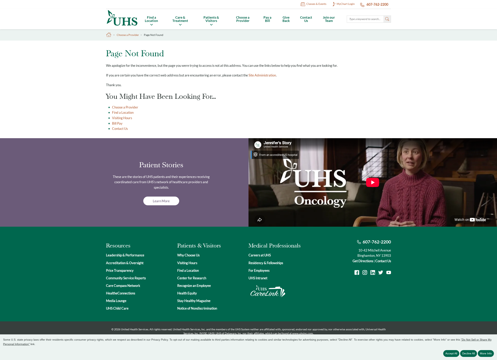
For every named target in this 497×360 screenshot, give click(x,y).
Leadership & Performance (125, 255)
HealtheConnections (120, 293)
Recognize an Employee (194, 286)
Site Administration (262, 75)
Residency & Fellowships (265, 263)
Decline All (468, 353)
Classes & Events (316, 3)
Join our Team (329, 19)
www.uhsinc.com (302, 333)
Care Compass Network (123, 286)
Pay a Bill (267, 19)
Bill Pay (117, 123)
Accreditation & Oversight (124, 263)
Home (109, 35)
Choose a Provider (242, 19)
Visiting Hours (122, 118)
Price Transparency (120, 270)
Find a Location (151, 19)
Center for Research (191, 278)
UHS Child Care (117, 308)
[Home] (122, 26)
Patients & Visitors (211, 19)
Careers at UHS (259, 255)
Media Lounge (116, 301)
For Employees (258, 270)
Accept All (451, 353)
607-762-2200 (377, 4)
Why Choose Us (188, 255)
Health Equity (187, 293)
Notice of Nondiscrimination (197, 308)
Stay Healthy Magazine (193, 301)
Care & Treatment (180, 19)
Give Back (286, 19)
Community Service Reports (126, 278)
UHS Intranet (257, 278)
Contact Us (306, 19)
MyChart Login (346, 3)
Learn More (161, 201)
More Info (486, 353)
